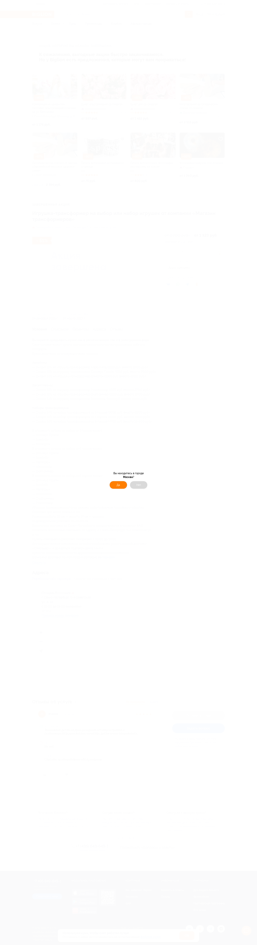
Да (118, 484)
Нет (138, 484)
